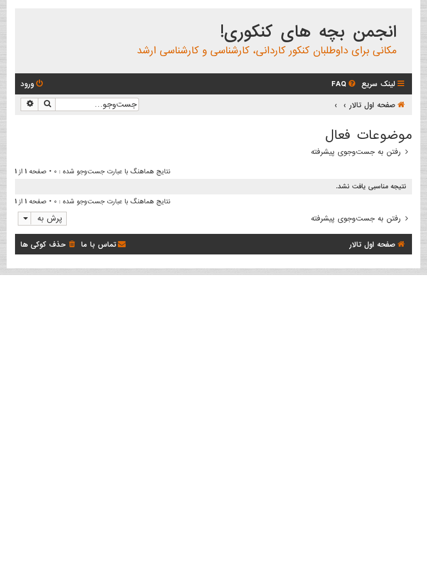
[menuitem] (344, 84)
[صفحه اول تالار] (402, 19)
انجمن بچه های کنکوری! (308, 32)
